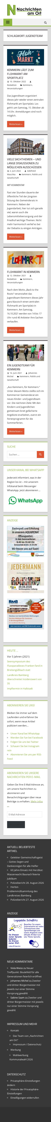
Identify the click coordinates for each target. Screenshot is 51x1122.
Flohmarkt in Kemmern (23, 272)
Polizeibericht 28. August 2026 (27, 882)
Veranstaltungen (15, 88)
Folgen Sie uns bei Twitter (24, 741)
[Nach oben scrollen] (46, 1117)
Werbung (15, 1049)
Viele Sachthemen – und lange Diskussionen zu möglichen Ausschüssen (24, 163)
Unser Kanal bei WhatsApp (25, 733)
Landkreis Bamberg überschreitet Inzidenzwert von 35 (24, 679)
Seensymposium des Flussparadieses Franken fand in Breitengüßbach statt (24, 666)
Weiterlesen (15, 124)
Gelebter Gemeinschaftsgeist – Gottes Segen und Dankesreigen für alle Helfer (25, 862)
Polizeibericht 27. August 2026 (27, 899)
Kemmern (27, 85)
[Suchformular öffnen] (45, 22)
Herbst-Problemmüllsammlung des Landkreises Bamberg (22, 891)
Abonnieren (16, 824)
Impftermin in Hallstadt (20, 688)
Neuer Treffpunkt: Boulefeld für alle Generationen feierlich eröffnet (24, 972)
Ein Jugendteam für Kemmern (21, 367)
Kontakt (14, 1030)
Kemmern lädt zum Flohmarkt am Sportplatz (20, 74)
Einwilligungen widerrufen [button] (24, 1097)
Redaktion (12, 85)
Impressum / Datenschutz (27, 1044)
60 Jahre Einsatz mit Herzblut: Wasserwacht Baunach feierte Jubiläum (25, 874)
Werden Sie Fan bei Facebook (26, 737)
